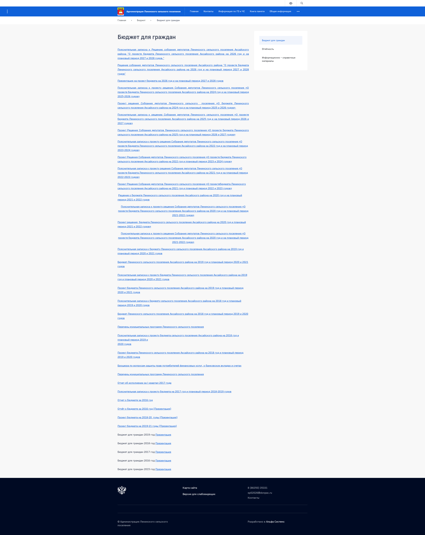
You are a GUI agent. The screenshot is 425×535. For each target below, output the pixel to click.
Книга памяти (257, 11)
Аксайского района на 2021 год (163, 188)
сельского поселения (225, 141)
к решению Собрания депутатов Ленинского (178, 114)
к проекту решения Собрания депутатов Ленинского (183, 87)
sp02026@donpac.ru (260, 492)
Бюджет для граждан (273, 40)
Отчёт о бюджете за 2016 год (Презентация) (144, 408)
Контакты (208, 11)
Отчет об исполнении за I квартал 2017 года (144, 382)
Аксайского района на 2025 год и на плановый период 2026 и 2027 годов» (189, 134)
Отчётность (268, 48)
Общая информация (280, 11)
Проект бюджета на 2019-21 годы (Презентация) (147, 426)
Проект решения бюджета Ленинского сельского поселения (155, 222)
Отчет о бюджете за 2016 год (135, 400)
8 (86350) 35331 (257, 487)
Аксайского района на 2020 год (204, 195)
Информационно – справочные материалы (278, 59)
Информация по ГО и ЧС (231, 11)
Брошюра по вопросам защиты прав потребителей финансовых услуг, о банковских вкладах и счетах (179, 365)
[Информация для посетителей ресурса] (7, 11)
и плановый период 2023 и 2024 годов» (207, 161)
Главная (194, 11)
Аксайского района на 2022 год (163, 161)
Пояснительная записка (133, 87)
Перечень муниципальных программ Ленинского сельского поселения (161, 326)
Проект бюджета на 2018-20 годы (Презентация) (147, 417)
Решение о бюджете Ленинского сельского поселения (151, 195)
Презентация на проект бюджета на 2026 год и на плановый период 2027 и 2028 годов (170, 80)
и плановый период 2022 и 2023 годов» (207, 188)
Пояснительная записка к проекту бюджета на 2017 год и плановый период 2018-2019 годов (174, 391)
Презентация (163, 434)
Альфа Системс (275, 521)
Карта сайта (190, 487)
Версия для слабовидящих (199, 494)
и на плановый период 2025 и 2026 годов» (209, 107)
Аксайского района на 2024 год (163, 107)
